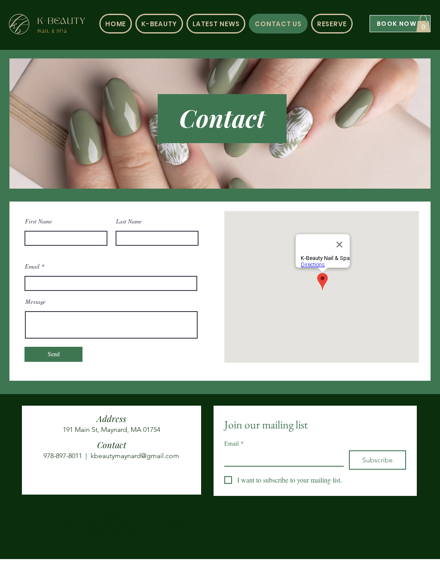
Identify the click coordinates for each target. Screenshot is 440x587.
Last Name (129, 221)
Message (35, 302)
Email (32, 266)
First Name (38, 221)
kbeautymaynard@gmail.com (135, 456)
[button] (423, 24)
